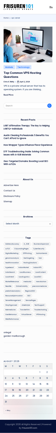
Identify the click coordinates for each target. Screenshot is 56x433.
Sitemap (8, 201)
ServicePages (31, 300)
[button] (49, 106)
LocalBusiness (25, 272)
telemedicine (10, 310)
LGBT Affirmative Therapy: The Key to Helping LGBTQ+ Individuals (27, 127)
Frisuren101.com (29, 428)
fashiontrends (41, 253)
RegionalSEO (30, 291)
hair (40, 258)
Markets (9, 67)
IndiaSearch (10, 272)
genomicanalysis (12, 258)
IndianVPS (37, 267)
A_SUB (26, 244)
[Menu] (50, 7)
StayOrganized (11, 305)
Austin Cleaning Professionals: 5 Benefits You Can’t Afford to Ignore (26, 137)
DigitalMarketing (11, 253)
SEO (28, 296)
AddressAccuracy (12, 244)
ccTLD (7, 249)
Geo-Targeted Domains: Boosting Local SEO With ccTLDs (26, 163)
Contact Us (9, 190)
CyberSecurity (38, 249)
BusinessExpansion (41, 244)
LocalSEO (37, 277)
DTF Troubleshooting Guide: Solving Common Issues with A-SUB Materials (26, 153)
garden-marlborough (14, 336)
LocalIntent (9, 277)
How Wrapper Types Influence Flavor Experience (28, 145)
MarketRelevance (12, 281)
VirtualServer (26, 314)
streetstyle (26, 305)
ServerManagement (13, 300)
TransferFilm (25, 310)
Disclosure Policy (12, 196)
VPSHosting (40, 314)
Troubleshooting (40, 310)
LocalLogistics (24, 277)
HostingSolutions (30, 263)
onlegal (7, 332)
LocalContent (40, 272)
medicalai (27, 281)
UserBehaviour (11, 314)
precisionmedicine (39, 286)
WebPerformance (12, 319)
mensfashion (41, 281)
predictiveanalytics (12, 291)
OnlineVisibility (22, 286)
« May (8, 410)
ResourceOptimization (14, 296)
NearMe (8, 286)
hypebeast (9, 267)
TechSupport (39, 305)
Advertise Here (11, 185)
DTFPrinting (27, 253)
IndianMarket (23, 267)
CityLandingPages (21, 249)
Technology (24, 67)
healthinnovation (12, 263)
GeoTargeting (29, 258)
